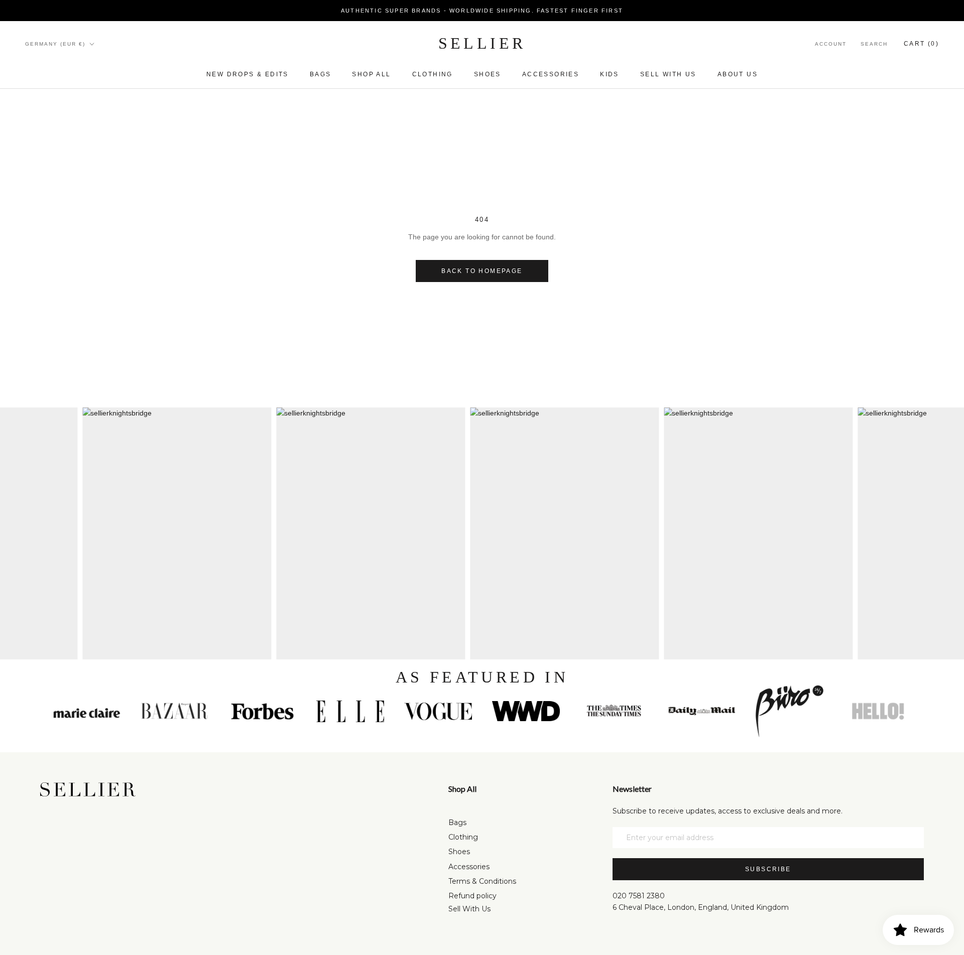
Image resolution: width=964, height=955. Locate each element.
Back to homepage (481, 271)
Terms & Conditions (482, 881)
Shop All (371, 74)
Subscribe (768, 869)
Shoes (487, 74)
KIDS (609, 74)
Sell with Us (668, 74)
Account (831, 44)
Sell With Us (469, 908)
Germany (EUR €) (55, 44)
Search (874, 44)
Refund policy (472, 895)
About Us (737, 74)
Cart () (921, 43)
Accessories (550, 74)
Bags (320, 74)
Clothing (432, 74)
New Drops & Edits (247, 74)
